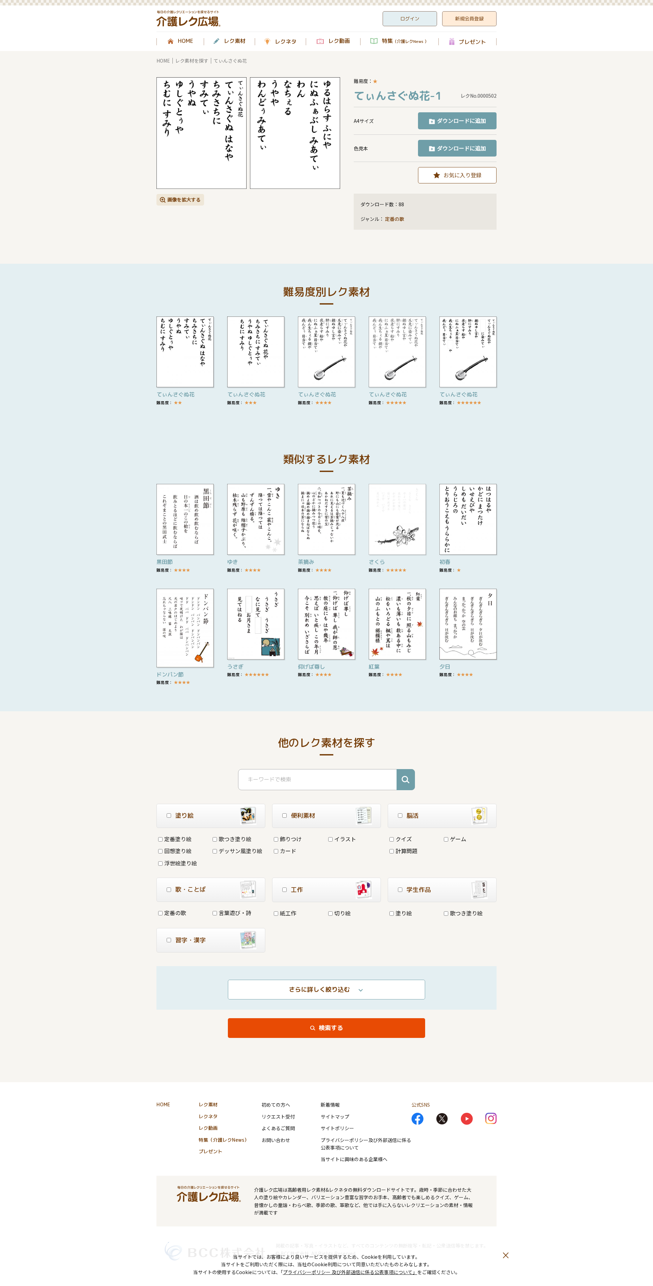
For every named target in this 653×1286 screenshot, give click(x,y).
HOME (185, 41)
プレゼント (472, 41)
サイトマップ (335, 1116)
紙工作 (288, 913)
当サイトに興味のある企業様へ (354, 1159)
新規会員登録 (469, 18)
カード (288, 851)
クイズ (404, 839)
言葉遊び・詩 (235, 913)
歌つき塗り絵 (235, 839)
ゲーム (458, 839)
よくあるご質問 (278, 1128)
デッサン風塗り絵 (240, 851)
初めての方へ (276, 1104)
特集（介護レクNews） (224, 1140)
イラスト (345, 839)
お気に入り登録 (462, 175)
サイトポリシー (337, 1128)
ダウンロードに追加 (461, 120)
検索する (331, 1028)
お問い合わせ (276, 1140)
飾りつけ (291, 839)
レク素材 (235, 41)
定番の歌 (394, 219)
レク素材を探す (191, 60)
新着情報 (330, 1104)
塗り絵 (404, 913)
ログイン (409, 18)
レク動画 (339, 41)
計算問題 (406, 851)
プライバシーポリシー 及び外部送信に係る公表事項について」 (350, 1272)
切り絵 (342, 913)
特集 (405, 41)
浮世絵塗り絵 (180, 863)
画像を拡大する (184, 199)
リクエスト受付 (278, 1116)
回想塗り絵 (177, 851)
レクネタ (286, 41)
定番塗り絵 (177, 839)
